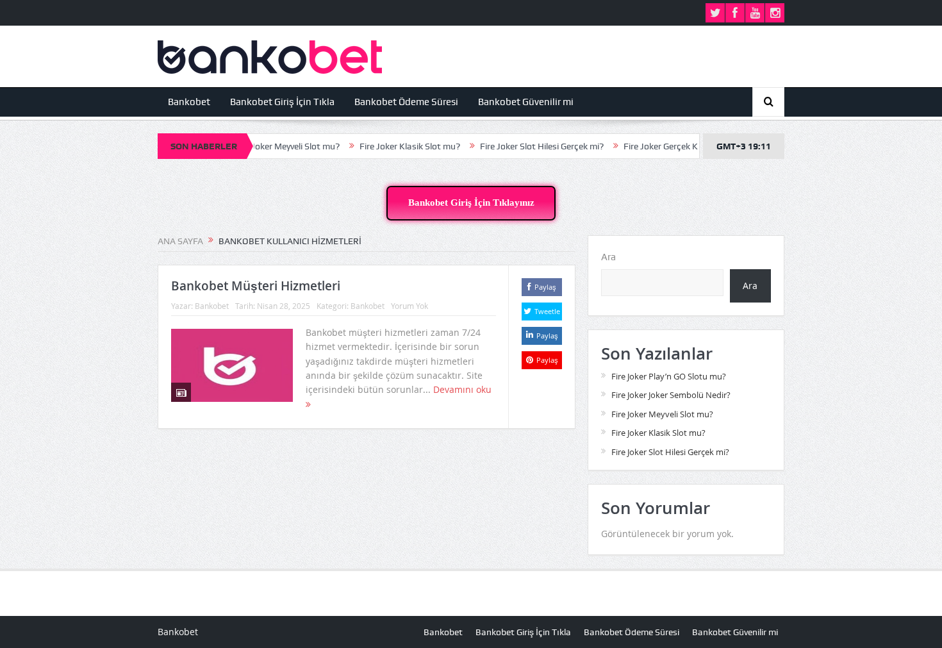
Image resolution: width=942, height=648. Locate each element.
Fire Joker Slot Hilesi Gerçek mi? (524, 146)
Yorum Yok (409, 306)
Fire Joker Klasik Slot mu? (392, 146)
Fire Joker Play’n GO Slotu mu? (668, 376)
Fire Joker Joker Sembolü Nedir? (671, 395)
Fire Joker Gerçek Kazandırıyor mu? (675, 146)
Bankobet (189, 102)
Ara (608, 257)
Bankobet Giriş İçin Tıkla (282, 102)
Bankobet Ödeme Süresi (406, 102)
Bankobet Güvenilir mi (526, 102)
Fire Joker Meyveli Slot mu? (269, 146)
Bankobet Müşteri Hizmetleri (255, 286)
